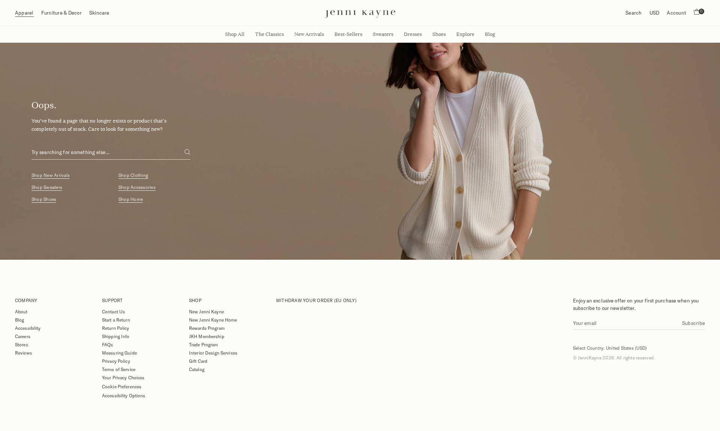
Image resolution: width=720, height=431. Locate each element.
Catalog (196, 369)
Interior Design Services (213, 352)
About (21, 311)
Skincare (99, 13)
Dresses (413, 34)
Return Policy (115, 328)
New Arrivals (309, 34)
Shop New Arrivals (51, 175)
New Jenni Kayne (206, 311)
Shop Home (130, 199)
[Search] (187, 152)
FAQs (107, 344)
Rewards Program (207, 328)
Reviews (23, 352)
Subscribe (693, 323)
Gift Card (198, 361)
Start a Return (116, 319)
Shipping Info (116, 336)
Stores (21, 344)
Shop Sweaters (47, 187)
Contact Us (113, 311)
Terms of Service (118, 369)
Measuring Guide (119, 352)
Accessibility (28, 328)
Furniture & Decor (61, 13)
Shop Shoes (44, 199)
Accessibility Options (124, 395)
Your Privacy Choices (123, 377)
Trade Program (203, 344)
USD (655, 13)
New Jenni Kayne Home (213, 319)
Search (634, 13)
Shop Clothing (133, 175)
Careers (22, 336)
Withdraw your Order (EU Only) (316, 300)
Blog (19, 319)
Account (676, 13)
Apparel (24, 13)
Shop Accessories (137, 187)
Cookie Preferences (121, 386)
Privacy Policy (116, 361)
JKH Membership (206, 336)
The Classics (269, 34)
